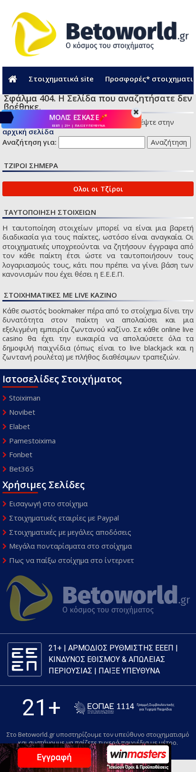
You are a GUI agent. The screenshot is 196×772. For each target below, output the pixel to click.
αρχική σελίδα (28, 131)
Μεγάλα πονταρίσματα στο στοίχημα (70, 546)
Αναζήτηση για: (29, 142)
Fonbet (20, 454)
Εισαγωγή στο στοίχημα (48, 503)
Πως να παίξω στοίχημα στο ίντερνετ (71, 560)
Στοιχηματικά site (61, 78)
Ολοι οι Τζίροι (98, 188)
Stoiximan (24, 397)
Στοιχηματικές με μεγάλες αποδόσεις (70, 532)
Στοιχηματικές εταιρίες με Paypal (64, 517)
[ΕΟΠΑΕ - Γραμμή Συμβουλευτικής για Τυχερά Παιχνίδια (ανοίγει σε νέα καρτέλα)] (124, 708)
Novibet (22, 412)
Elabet (19, 426)
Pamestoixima (32, 440)
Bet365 (21, 468)
